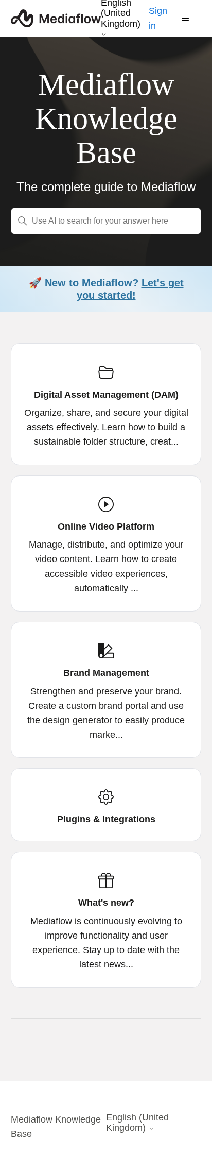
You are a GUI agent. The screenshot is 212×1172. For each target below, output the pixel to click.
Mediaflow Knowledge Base (56, 1126)
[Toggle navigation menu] (185, 18)
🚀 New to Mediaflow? (106, 289)
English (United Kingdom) (137, 1122)
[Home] (56, 18)
